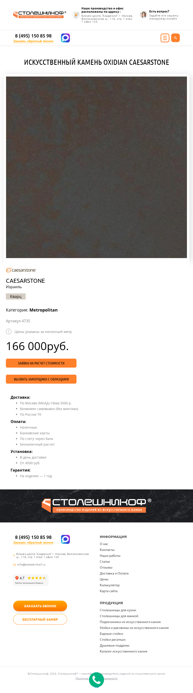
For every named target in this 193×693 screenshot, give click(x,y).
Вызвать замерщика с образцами (41, 379)
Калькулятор (110, 585)
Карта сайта (108, 591)
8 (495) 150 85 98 (33, 35)
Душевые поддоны (114, 645)
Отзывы (106, 567)
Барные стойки (111, 634)
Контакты (107, 550)
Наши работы (110, 556)
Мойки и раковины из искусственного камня (134, 628)
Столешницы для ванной (119, 616)
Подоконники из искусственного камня (130, 622)
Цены (104, 579)
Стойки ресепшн (112, 639)
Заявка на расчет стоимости (41, 363)
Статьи (105, 561)
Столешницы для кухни (118, 610)
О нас (104, 544)
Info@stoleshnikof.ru (31, 564)
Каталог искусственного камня (123, 651)
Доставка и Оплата (114, 573)
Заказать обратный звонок (33, 41)
